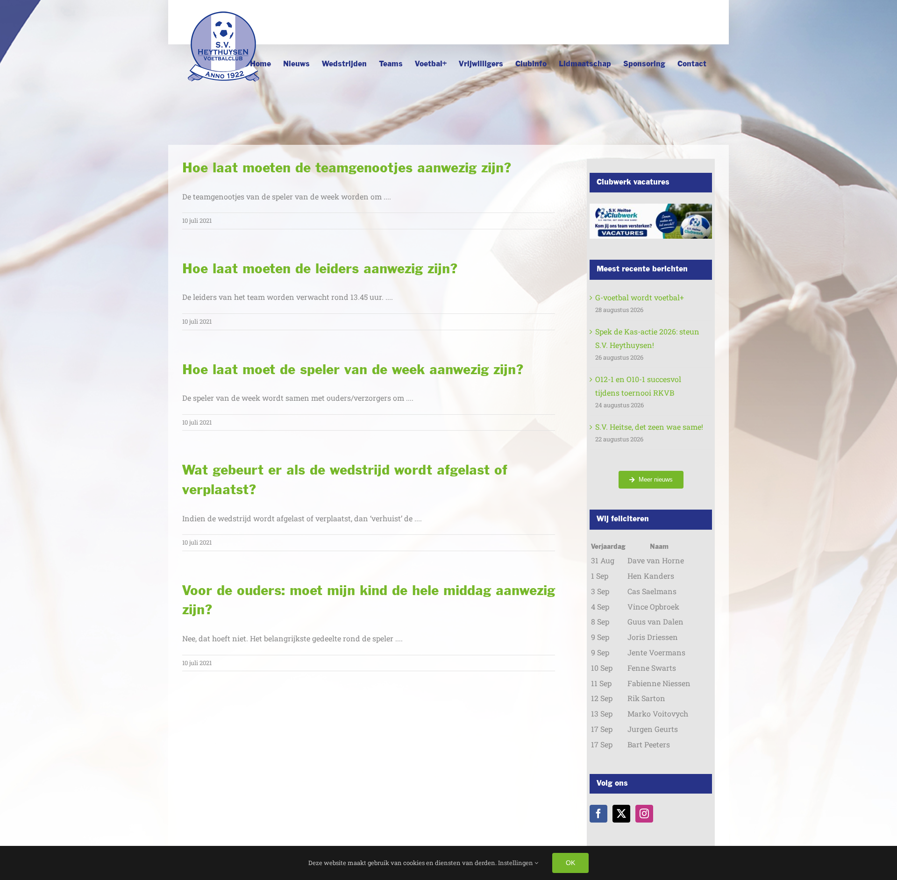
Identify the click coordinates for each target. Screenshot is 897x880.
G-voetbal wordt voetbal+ (639, 297)
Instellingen (516, 863)
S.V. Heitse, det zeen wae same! (649, 427)
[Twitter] (621, 814)
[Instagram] (644, 814)
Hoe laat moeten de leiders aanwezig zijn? (319, 269)
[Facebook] (598, 814)
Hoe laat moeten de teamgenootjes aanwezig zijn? (346, 168)
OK (570, 862)
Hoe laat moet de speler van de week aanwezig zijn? (352, 370)
